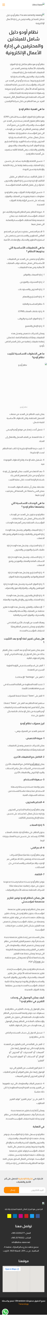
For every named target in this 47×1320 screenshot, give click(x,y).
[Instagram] (21, 1216)
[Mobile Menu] (4, 5)
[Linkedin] (15, 1216)
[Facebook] (38, 1216)
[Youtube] (26, 1216)
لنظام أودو (35, 764)
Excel (37, 962)
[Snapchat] (9, 1216)
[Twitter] (32, 1216)
